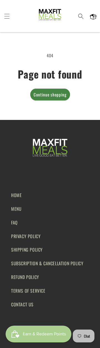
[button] (7, 16)
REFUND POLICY (25, 277)
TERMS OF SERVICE (28, 290)
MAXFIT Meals (56, 343)
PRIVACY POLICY (26, 236)
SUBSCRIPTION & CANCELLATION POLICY (47, 263)
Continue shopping (50, 94)
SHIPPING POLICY (27, 249)
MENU (16, 208)
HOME (16, 195)
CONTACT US (22, 304)
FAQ (14, 222)
